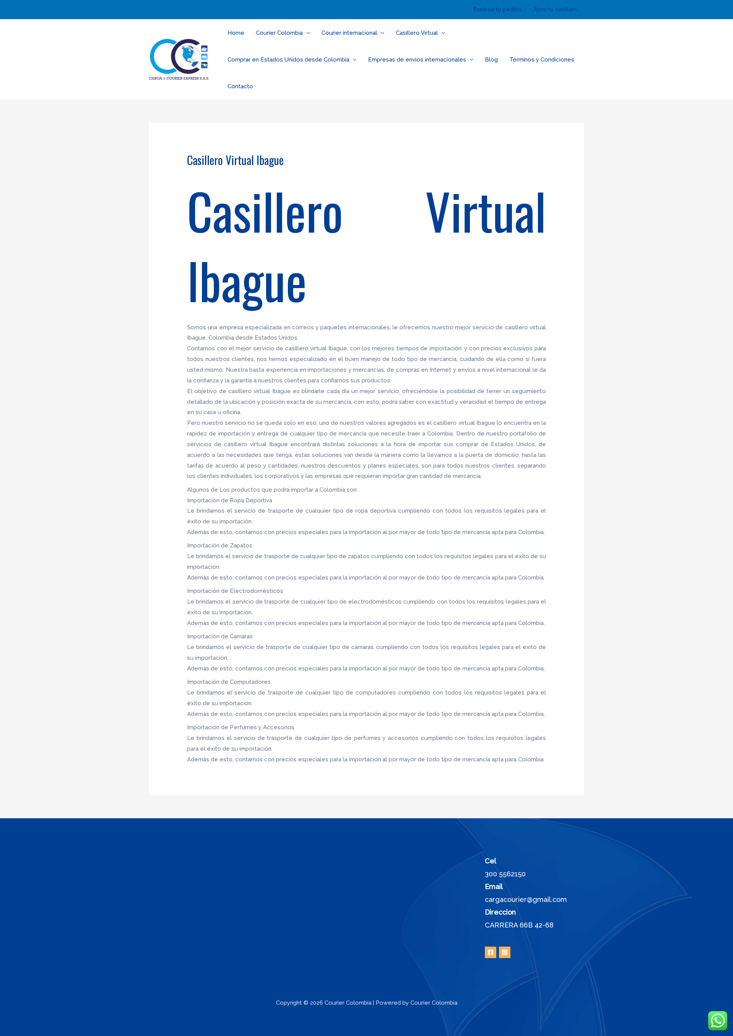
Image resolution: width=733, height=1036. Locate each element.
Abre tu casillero (555, 9)
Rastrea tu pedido (497, 9)
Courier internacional (349, 32)
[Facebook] (490, 952)
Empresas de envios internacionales (417, 59)
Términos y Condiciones (541, 59)
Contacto (240, 86)
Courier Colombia (279, 32)
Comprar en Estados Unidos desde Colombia (288, 59)
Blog (491, 59)
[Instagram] (504, 952)
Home (236, 32)
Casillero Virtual (417, 32)
